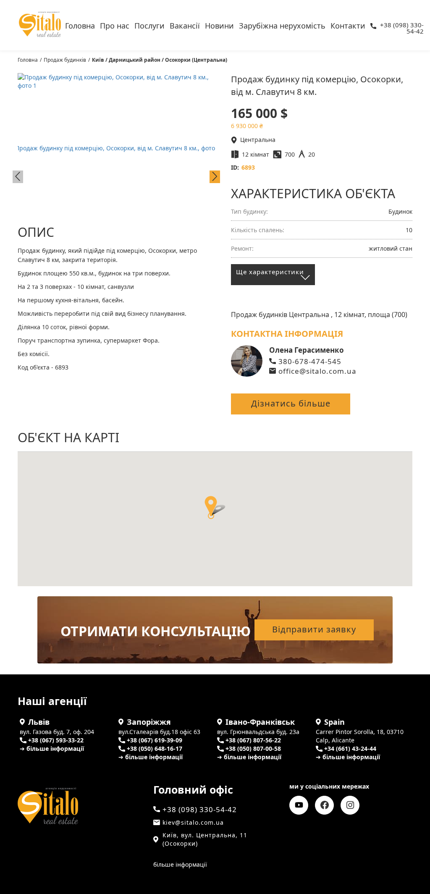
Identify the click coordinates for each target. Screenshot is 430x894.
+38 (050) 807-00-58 (253, 748)
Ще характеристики (270, 271)
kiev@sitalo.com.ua (193, 822)
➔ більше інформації (52, 748)
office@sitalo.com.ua (317, 371)
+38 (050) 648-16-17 (154, 748)
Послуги (149, 25)
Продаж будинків (65, 59)
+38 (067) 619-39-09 (154, 740)
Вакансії (185, 25)
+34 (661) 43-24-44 (350, 748)
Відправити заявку (314, 629)
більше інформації (180, 864)
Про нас (114, 25)
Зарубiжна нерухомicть (282, 25)
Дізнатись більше (290, 403)
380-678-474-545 (309, 361)
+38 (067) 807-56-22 (253, 740)
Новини (219, 25)
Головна (80, 25)
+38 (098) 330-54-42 (402, 26)
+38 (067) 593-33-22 (56, 740)
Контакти (347, 25)
